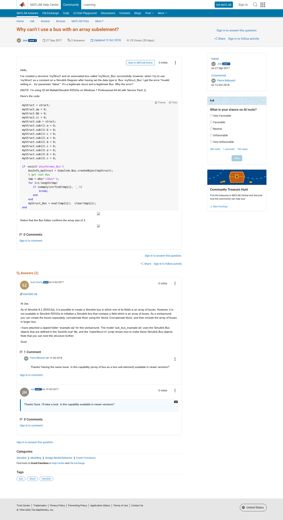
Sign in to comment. (31, 240)
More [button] (161, 13)
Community (71, 5)
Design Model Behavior (58, 457)
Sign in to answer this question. (237, 30)
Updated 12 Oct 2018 (107, 40)
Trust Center (23, 505)
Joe (25, 40)
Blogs (137, 13)
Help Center (58, 463)
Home (20, 21)
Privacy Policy (57, 505)
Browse (60, 21)
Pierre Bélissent (38, 358)
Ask (32, 21)
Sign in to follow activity (243, 38)
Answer (45, 21)
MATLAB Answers (27, 13)
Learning (89, 5)
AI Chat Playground (85, 13)
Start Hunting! (220, 206)
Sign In (243, 5)
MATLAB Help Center (44, 5)
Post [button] (148, 13)
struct (32, 478)
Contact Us (137, 505)
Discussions (108, 13)
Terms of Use (120, 505)
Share (221, 38)
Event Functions (85, 457)
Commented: (218, 75)
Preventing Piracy (77, 505)
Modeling (35, 457)
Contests (124, 13)
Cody (66, 13)
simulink (46, 478)
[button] (255, 4)
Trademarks (40, 505)
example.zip (30, 294)
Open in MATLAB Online (140, 62)
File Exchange (50, 13)
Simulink (22, 457)
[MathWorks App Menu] (262, 5)
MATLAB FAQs (80, 21)
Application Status (100, 505)
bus (21, 478)
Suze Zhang (36, 282)
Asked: (215, 58)
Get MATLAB (223, 4)
